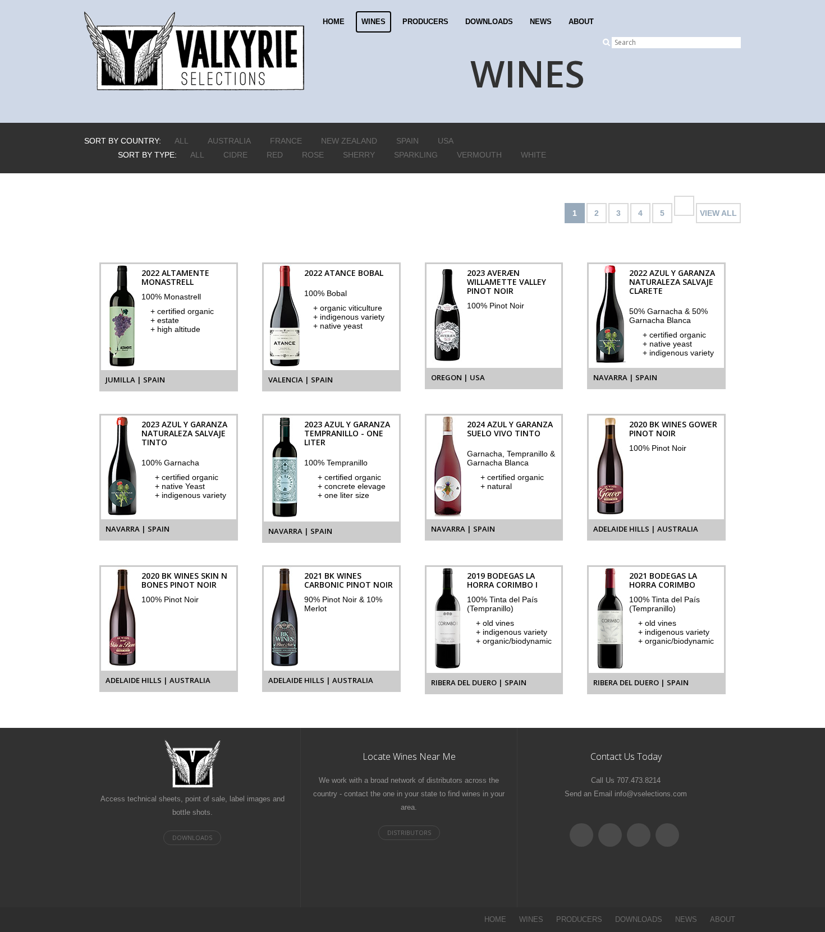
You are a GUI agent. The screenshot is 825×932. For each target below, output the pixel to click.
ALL (182, 140)
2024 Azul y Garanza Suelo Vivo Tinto (510, 429)
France (286, 140)
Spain (407, 140)
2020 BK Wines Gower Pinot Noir (673, 429)
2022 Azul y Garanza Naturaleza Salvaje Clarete (672, 281)
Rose (313, 154)
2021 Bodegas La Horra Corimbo (663, 580)
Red (275, 154)
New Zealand (349, 140)
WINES (373, 21)
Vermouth (479, 154)
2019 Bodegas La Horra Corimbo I (502, 580)
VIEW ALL (718, 213)
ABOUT (581, 21)
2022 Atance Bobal (343, 272)
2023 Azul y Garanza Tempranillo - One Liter (347, 433)
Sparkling (416, 154)
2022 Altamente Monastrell (175, 277)
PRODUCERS (425, 21)
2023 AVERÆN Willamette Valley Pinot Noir (506, 281)
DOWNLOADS (489, 21)
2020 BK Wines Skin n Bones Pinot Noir (184, 580)
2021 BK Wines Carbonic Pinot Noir (348, 580)
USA (445, 140)
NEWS (541, 21)
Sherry (359, 154)
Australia (229, 140)
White (533, 154)
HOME (334, 21)
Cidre (235, 154)
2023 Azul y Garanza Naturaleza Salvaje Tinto (184, 433)
